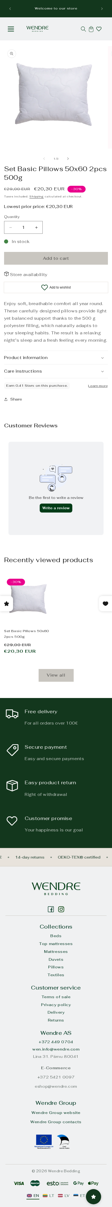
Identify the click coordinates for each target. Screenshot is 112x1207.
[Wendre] (56, 888)
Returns (56, 1020)
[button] (11, 29)
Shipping (36, 196)
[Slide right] (68, 159)
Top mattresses (56, 943)
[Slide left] (44, 159)
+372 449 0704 (56, 1041)
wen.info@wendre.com (55, 1049)
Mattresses (56, 951)
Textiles (56, 974)
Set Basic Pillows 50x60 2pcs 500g (26, 634)
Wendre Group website (56, 1112)
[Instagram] (51, 909)
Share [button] (16, 399)
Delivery (56, 1012)
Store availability (29, 274)
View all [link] (56, 675)
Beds (55, 935)
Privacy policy (56, 1004)
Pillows (56, 967)
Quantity (12, 216)
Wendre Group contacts (56, 1121)
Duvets (56, 959)
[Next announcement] (102, 9)
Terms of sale (56, 996)
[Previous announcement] (10, 9)
